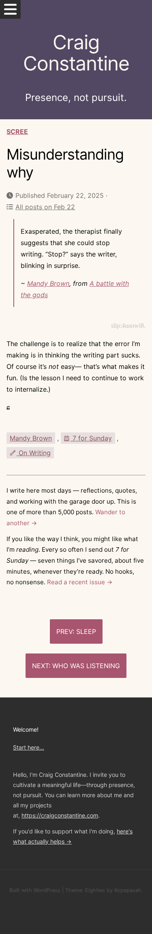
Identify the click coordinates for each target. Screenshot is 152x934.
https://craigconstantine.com (59, 815)
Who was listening (86, 666)
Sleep (86, 631)
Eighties (95, 890)
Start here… (28, 747)
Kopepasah (127, 890)
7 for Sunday (91, 438)
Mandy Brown (48, 283)
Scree (17, 131)
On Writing (34, 453)
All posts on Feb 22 (45, 207)
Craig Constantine (76, 53)
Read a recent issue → (80, 582)
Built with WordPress (34, 890)
